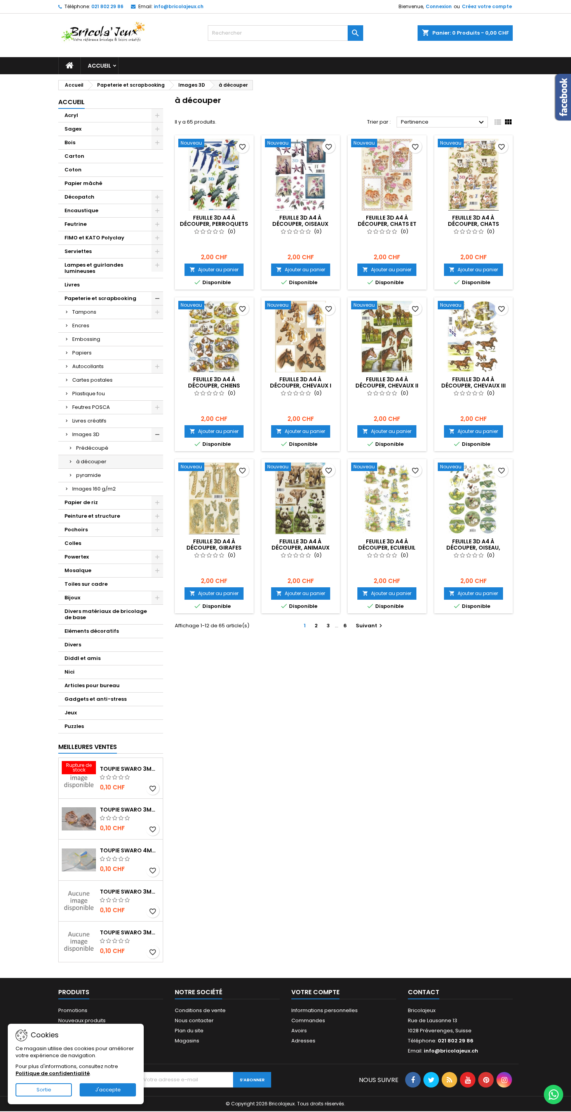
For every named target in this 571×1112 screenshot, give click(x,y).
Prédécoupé (92, 448)
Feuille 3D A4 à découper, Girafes (214, 545)
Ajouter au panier (214, 269)
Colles (72, 543)
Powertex (76, 556)
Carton (74, 156)
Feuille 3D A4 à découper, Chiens (214, 382)
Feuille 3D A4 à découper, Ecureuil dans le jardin (387, 548)
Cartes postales (92, 380)
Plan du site (189, 1030)
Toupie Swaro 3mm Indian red (130, 769)
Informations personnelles (324, 1010)
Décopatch (79, 197)
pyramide (88, 475)
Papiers (82, 352)
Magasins (187, 1040)
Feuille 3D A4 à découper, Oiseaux (300, 221)
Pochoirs (76, 529)
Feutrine (75, 224)
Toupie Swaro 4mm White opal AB (130, 850)
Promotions (72, 1010)
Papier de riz (81, 502)
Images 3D (85, 434)
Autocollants (88, 366)
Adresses (303, 1040)
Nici (69, 672)
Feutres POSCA (91, 407)
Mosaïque (77, 570)
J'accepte (108, 1089)
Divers (72, 644)
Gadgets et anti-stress (95, 699)
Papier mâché (83, 183)
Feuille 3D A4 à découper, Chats (473, 221)
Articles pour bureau (92, 685)
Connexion (439, 6)
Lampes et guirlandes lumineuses (93, 268)
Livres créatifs (89, 420)
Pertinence (443, 122)
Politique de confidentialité (53, 1073)
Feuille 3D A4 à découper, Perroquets (214, 221)
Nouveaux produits (82, 1020)
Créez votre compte (487, 6)
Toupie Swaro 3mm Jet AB (130, 892)
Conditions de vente (200, 1010)
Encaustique (81, 210)
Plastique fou (88, 393)
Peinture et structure (92, 516)
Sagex (73, 129)
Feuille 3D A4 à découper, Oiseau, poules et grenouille (473, 548)
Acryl (71, 115)
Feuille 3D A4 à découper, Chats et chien (387, 224)
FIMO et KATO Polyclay (94, 237)
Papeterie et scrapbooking (100, 298)
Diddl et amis (82, 658)
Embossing (86, 339)
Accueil (99, 66)
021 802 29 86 (107, 6)
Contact (423, 992)
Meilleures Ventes (87, 746)
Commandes (308, 1020)
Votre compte (315, 992)
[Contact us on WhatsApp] (553, 1094)
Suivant (370, 625)
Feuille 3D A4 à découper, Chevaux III (473, 382)
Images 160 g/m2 (94, 488)
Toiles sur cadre (86, 584)
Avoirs (299, 1030)
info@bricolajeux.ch (179, 6)
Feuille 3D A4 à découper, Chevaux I (300, 382)
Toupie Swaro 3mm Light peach (130, 810)
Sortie (44, 1089)
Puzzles (74, 726)
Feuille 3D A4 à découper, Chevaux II (386, 382)
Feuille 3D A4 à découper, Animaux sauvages (301, 548)
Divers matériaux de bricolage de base (105, 614)
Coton (73, 169)
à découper (91, 461)
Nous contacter (194, 1020)
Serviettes (78, 251)
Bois (69, 142)
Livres (72, 284)
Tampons (84, 312)
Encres (80, 325)
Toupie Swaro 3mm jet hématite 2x (130, 932)
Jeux (70, 712)
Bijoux (72, 597)
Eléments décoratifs (91, 631)
